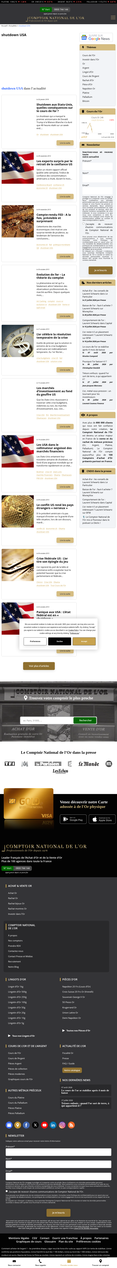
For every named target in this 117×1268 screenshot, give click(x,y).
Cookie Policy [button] (73, 630)
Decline (60, 641)
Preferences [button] (74, 633)
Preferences (35, 641)
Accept (84, 641)
